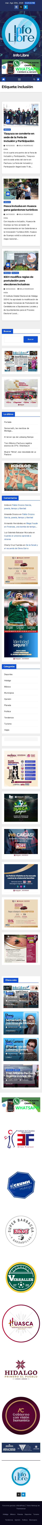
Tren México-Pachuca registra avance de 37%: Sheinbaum (20, 1076)
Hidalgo (7, 129)
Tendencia (9, 717)
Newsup (34, 1505)
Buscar (7, 331)
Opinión (7, 699)
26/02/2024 (11, 289)
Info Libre (21, 55)
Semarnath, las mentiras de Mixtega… (21, 1021)
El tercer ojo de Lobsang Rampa (18, 437)
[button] (34, 79)
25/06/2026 (13, 1080)
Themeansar (21, 1509)
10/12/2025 (10, 145)
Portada (7, 422)
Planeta (7, 705)
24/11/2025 (10, 214)
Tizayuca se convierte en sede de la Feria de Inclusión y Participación (19, 137)
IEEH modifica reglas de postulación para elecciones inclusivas (18, 280)
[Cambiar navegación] (19, 79)
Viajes (6, 730)
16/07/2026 (13, 1001)
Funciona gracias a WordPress (13, 1505)
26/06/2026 (13, 1027)
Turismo (8, 724)
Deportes (8, 674)
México (7, 687)
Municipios (9, 693)
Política (15, 273)
